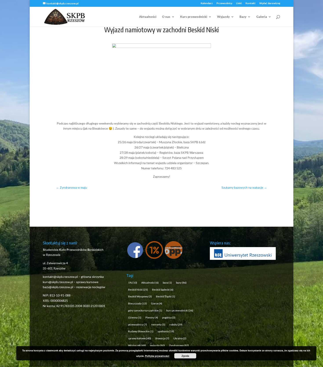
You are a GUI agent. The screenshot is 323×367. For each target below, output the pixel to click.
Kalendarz (207, 3)
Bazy (243, 16)
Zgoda (185, 356)
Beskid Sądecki (162, 289)
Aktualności (147, 16)
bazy (181, 282)
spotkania (166, 331)
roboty (175, 324)
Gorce (156, 303)
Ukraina (179, 338)
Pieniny (151, 317)
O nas (166, 16)
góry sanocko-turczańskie (145, 310)
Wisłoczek (137, 345)
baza (167, 282)
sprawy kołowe (139, 338)
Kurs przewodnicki (193, 16)
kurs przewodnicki (179, 310)
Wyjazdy (223, 16)
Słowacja (162, 338)
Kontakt (250, 3)
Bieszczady (137, 303)
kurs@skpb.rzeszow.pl (58, 282)
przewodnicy (137, 324)
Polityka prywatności (157, 356)
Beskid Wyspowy (140, 296)
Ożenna (134, 317)
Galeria (261, 16)
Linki (239, 3)
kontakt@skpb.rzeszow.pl (60, 276)
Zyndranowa (179, 345)
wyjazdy (157, 345)
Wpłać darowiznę (269, 3)
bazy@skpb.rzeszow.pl (58, 287)
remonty (158, 324)
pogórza (168, 317)
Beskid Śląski (165, 296)
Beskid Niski (138, 289)
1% (132, 282)
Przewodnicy (224, 3)
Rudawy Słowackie (140, 331)
